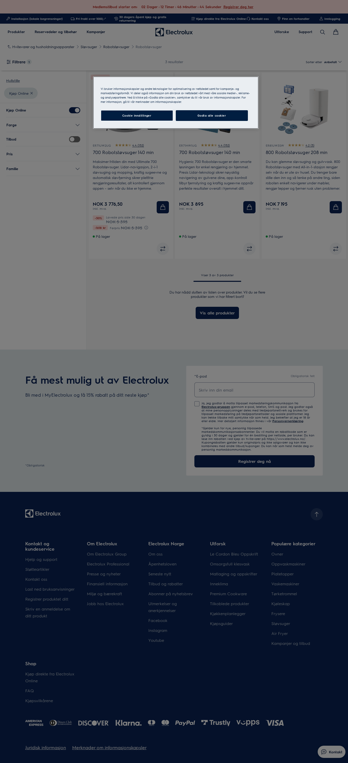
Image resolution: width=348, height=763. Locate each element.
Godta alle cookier (211, 115)
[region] (176, 102)
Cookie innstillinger (136, 115)
